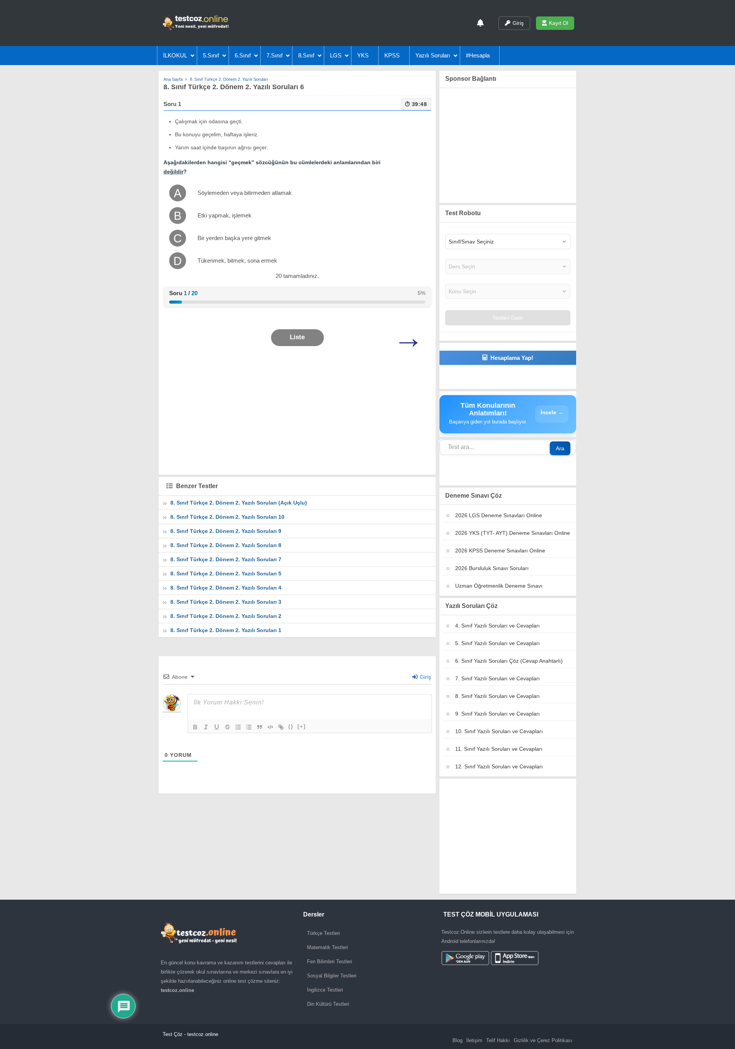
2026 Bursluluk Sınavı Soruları (492, 568)
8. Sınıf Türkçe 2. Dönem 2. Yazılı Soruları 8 (225, 545)
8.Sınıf (306, 55)
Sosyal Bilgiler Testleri (331, 976)
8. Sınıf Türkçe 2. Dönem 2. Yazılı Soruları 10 (227, 517)
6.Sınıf (243, 55)
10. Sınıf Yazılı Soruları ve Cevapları (499, 731)
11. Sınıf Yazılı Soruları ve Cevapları (498, 749)
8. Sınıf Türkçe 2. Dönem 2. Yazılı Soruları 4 (225, 588)
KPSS (392, 55)
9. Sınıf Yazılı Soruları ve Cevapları (497, 714)
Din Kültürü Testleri (328, 1004)
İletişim (474, 1040)
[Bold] (195, 727)
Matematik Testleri (327, 947)
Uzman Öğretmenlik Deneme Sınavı (498, 586)
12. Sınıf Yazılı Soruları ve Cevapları (499, 766)
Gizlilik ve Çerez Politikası (543, 1040)
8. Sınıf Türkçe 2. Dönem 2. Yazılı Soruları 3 (225, 602)
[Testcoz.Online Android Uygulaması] (490, 959)
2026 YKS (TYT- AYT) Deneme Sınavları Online (512, 533)
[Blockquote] (259, 727)
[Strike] (227, 727)
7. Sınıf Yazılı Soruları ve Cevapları (497, 678)
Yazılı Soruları (432, 55)
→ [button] (408, 337)
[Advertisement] (297, 416)
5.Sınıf (211, 55)
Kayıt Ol (558, 23)
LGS (335, 55)
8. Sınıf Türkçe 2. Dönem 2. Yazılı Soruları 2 (225, 616)
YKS (363, 55)
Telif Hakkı (498, 1040)
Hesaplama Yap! (511, 358)
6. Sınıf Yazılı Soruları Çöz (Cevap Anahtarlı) (509, 661)
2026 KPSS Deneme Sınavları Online (500, 550)
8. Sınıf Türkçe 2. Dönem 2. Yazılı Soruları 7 (225, 559)
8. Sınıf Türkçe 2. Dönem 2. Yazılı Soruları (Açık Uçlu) (238, 503)
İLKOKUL (175, 55)
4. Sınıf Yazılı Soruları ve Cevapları (497, 626)
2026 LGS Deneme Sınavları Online (498, 515)
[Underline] (216, 727)
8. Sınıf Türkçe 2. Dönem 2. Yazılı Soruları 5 (225, 573)
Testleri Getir (508, 318)
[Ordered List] (238, 727)
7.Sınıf (274, 55)
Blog (457, 1040)
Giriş (518, 23)
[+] (301, 726)
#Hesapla (478, 55)
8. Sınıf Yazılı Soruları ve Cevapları (497, 696)
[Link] (281, 727)
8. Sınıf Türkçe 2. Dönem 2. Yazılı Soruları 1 (225, 630)
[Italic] (206, 727)
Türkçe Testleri (323, 933)
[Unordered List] (248, 727)
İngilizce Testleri (325, 990)
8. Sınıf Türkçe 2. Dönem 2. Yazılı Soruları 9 (225, 531)
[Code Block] (270, 727)
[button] (297, 337)
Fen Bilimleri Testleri (329, 961)
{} (291, 726)
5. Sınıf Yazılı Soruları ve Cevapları (497, 643)
